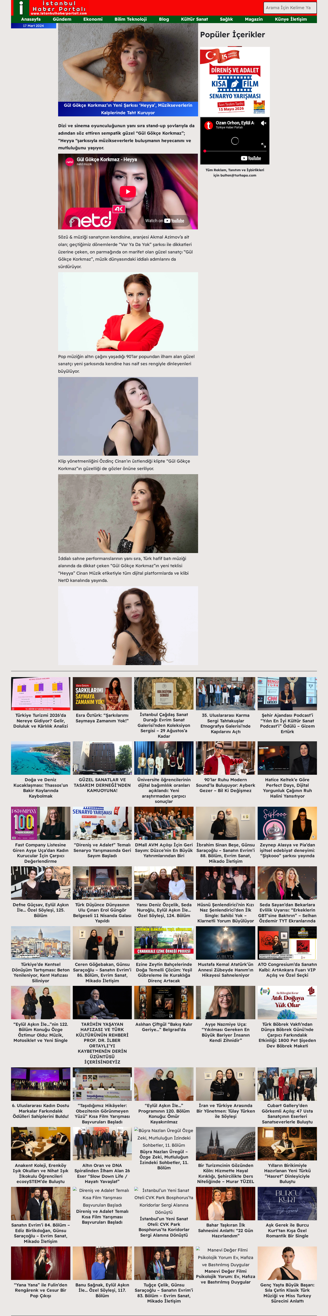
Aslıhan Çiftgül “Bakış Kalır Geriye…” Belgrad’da (163, 1027)
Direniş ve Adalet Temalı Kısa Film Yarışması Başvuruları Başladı (102, 1217)
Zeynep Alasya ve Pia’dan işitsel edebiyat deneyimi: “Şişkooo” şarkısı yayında (287, 850)
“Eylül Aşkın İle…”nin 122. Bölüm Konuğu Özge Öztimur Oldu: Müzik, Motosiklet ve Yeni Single (40, 1032)
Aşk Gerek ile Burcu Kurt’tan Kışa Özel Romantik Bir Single (287, 1230)
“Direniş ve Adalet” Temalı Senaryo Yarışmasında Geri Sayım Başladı (102, 850)
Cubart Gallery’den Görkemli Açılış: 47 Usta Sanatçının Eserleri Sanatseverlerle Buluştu (287, 1114)
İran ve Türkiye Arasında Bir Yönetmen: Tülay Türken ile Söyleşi (225, 1111)
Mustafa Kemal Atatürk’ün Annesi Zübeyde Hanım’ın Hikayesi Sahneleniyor (225, 970)
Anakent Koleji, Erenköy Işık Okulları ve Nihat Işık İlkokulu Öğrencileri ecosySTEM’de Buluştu (40, 1173)
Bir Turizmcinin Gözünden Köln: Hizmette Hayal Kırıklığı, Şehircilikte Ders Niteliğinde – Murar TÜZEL (225, 1173)
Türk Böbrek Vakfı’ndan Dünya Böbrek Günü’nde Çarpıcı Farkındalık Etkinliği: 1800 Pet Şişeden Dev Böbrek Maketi (287, 1035)
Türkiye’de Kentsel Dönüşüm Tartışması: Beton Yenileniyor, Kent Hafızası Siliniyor (41, 972)
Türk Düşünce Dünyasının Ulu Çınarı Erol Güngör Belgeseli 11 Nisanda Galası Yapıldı (102, 913)
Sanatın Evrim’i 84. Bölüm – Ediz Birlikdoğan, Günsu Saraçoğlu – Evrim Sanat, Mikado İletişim (40, 1233)
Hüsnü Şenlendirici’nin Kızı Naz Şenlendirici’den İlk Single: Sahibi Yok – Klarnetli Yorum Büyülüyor (225, 913)
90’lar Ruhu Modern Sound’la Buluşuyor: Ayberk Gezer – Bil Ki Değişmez (225, 785)
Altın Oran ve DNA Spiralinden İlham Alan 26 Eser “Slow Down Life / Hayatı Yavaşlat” (102, 1173)
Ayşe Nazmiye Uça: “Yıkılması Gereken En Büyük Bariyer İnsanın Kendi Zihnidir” (226, 1032)
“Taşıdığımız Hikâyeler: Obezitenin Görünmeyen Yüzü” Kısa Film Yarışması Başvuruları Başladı (102, 1114)
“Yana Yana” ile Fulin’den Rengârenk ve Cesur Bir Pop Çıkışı (40, 1290)
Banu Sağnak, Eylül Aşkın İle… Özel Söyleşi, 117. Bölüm (102, 1290)
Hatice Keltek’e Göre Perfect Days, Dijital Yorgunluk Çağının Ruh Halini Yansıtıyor (287, 788)
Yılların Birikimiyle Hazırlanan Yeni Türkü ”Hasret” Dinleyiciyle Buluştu (287, 1173)
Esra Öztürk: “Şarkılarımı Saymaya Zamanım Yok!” (102, 718)
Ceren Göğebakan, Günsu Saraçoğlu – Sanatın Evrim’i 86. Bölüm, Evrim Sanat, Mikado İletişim (102, 972)
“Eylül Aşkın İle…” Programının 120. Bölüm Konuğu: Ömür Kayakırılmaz (164, 1114)
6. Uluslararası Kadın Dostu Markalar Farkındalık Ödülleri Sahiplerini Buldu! (40, 1111)
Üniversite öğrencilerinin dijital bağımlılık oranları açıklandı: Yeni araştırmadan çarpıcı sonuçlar (164, 790)
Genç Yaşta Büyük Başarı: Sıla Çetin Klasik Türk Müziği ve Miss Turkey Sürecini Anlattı (287, 1293)
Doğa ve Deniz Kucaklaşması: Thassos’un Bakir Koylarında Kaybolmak (40, 788)
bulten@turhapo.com (238, 175)
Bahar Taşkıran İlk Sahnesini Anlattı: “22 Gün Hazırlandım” (225, 1230)
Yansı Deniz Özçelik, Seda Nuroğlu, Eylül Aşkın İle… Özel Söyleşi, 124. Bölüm (164, 910)
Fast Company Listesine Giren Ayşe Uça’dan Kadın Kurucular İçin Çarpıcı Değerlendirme (40, 853)
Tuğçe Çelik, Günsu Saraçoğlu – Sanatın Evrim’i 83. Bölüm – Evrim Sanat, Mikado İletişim (164, 1293)
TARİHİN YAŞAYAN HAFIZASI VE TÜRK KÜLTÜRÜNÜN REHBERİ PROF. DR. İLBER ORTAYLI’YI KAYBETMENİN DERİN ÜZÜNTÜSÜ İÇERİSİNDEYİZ (102, 1043)
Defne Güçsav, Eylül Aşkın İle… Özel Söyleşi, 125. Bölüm (41, 910)
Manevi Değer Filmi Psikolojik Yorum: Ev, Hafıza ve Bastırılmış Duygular (225, 1276)
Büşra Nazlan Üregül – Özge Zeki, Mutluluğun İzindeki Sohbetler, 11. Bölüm (164, 1160)
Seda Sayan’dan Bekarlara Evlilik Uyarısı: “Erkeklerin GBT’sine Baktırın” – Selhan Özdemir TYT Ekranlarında (287, 913)
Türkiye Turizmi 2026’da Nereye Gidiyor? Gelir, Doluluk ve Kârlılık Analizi (40, 720)
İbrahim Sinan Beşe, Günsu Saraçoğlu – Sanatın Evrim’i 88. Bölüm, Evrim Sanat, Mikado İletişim (225, 853)
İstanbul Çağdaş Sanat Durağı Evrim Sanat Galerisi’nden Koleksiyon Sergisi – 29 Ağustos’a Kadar (164, 725)
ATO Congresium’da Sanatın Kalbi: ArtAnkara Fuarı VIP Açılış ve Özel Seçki (287, 970)
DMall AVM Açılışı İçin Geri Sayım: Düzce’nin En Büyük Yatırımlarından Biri (164, 850)
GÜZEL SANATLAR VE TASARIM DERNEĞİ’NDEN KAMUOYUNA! (102, 785)
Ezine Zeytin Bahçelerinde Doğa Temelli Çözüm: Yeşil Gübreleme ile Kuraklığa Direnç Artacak (164, 972)
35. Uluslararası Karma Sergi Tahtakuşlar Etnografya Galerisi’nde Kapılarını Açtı (225, 723)
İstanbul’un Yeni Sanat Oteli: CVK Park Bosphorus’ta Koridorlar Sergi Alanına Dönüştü (164, 1227)
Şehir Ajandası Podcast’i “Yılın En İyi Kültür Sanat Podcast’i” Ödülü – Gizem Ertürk (287, 723)
